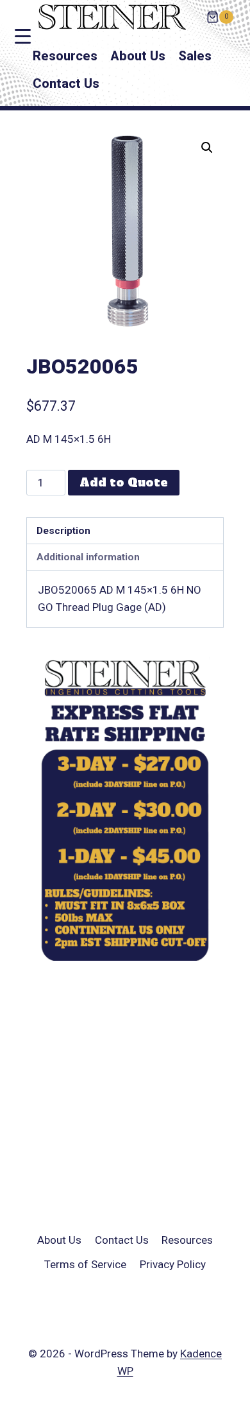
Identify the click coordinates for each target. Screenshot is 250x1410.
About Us (137, 56)
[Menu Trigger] (22, 36)
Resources (65, 56)
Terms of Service (85, 1264)
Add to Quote (123, 482)
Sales (195, 56)
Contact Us (66, 83)
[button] (207, 147)
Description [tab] (63, 531)
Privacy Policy (173, 1264)
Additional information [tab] (88, 557)
